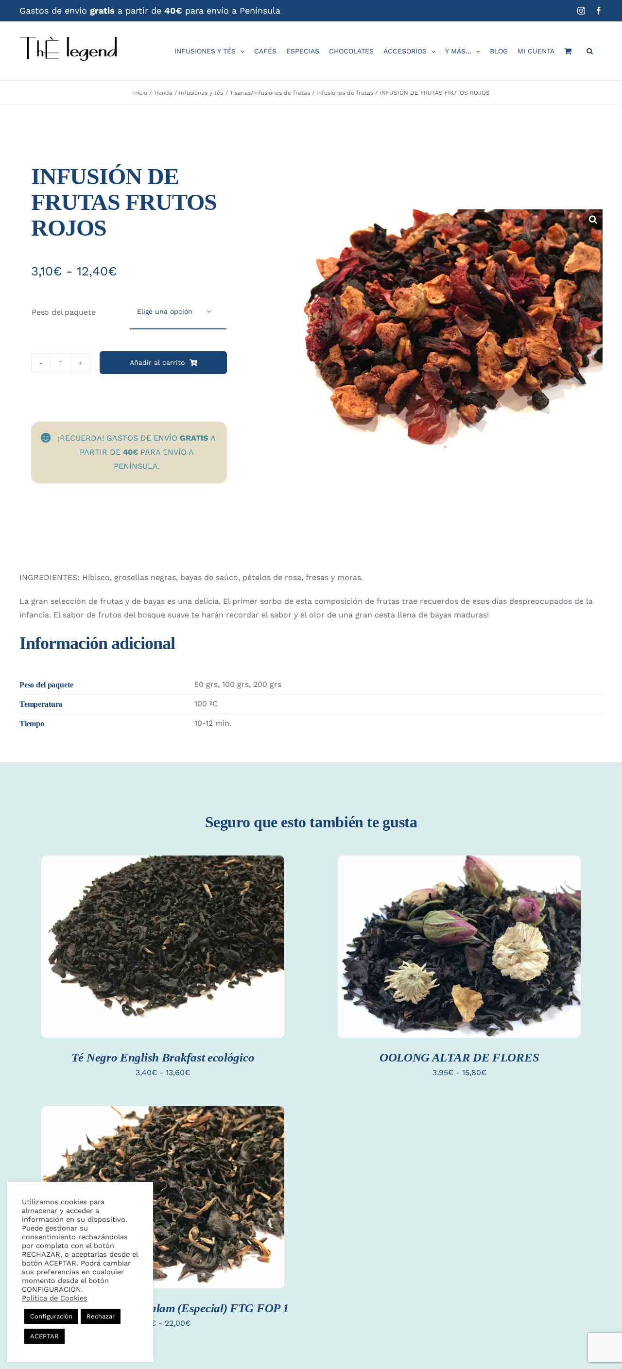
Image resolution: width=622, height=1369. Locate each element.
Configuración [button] (51, 1316)
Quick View (162, 958)
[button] (590, 51)
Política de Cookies (54, 1298)
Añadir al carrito (157, 362)
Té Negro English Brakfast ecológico (163, 1057)
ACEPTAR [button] (44, 1336)
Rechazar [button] (100, 1316)
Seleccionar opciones (162, 938)
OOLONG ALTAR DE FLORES (459, 1057)
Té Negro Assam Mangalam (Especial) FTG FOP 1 (163, 1308)
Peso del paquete (63, 312)
